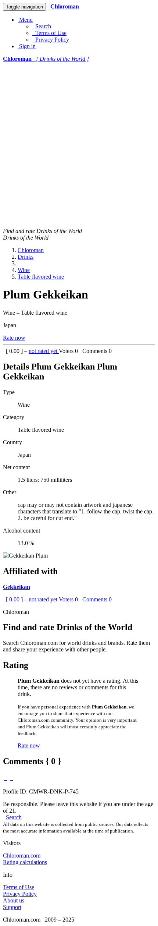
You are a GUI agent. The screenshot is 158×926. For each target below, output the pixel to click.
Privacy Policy (50, 39)
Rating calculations (25, 862)
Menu (25, 20)
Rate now (14, 338)
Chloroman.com (21, 855)
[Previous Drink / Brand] (5, 778)
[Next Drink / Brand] (11, 778)
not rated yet (44, 351)
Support (12, 907)
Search (41, 26)
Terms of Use (49, 33)
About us (13, 900)
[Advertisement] (79, 145)
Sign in (27, 46)
